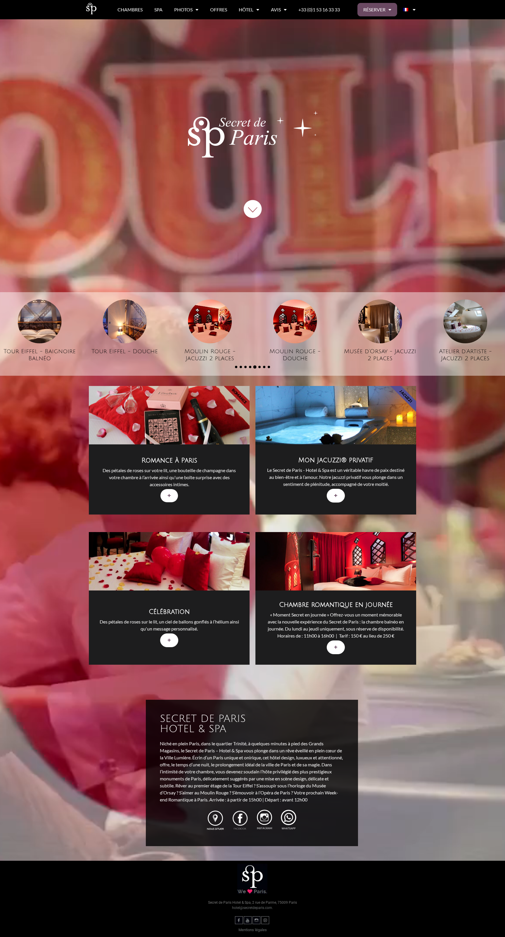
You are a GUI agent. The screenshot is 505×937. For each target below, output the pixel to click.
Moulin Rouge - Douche (210, 355)
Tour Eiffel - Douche (39, 351)
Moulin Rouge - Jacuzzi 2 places (124, 355)
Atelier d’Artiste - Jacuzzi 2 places (380, 355)
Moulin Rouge (214, 792)
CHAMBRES (130, 9)
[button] (236, 367)
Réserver (374, 9)
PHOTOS (183, 9)
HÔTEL (246, 9)
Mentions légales (252, 930)
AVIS (276, 9)
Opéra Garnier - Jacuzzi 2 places (465, 355)
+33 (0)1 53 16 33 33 (319, 9)
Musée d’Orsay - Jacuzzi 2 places (295, 355)
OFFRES (218, 9)
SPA (158, 9)
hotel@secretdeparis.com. (252, 908)
